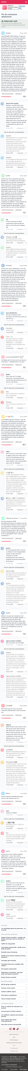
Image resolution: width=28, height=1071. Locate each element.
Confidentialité (14, 1048)
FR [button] (26, 2)
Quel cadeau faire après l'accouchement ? (8, 1020)
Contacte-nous (14, 1051)
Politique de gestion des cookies (14, 1042)
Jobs (14, 1037)
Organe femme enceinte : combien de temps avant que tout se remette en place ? (13, 939)
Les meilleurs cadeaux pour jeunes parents (12, 1015)
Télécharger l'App (21, 7)
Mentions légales (14, 1040)
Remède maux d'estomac (9, 952)
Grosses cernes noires (8, 988)
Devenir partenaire (14, 1034)
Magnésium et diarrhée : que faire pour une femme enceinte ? (12, 973)
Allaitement (19, 93)
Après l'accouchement (7, 93)
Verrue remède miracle (8, 999)
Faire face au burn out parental (11, 1024)
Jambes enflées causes (8, 991)
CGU (14, 1045)
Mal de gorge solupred (8, 984)
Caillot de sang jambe (8, 943)
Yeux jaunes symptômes (9, 995)
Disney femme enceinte (8, 977)
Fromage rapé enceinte (8, 960)
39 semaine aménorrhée (9, 969)
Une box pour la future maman (11, 1011)
